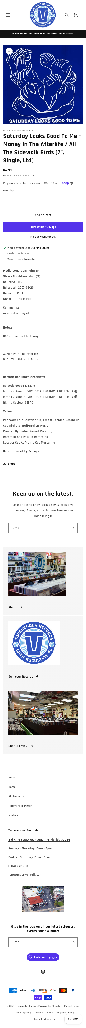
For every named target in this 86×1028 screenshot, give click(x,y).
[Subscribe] (72, 528)
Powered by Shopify (49, 1006)
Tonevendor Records (27, 1006)
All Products (16, 796)
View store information (22, 259)
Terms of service (44, 1012)
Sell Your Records (20, 677)
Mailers (13, 815)
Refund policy (71, 1006)
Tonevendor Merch (20, 806)
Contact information (45, 1019)
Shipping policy (65, 1012)
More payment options (43, 236)
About (12, 607)
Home (12, 787)
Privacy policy (23, 1012)
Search (13, 777)
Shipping (7, 175)
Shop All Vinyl (18, 746)
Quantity (8, 190)
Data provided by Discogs (21, 451)
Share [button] (12, 464)
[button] (8, 15)
